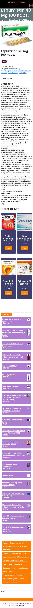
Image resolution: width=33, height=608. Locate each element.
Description (7, 78)
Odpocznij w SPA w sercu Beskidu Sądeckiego (15, 569)
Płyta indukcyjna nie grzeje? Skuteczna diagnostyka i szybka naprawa (15, 546)
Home (3, 20)
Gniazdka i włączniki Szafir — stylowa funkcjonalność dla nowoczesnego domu (14, 578)
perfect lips (22, 73)
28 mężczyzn (9, 71)
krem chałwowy (13, 73)
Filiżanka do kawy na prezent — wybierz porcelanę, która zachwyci (16, 555)
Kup (4, 61)
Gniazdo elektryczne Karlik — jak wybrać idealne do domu (15, 562)
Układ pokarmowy (14, 69)
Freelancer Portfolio (17, 606)
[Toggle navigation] (30, 5)
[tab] (7, 78)
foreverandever (16, 2)
